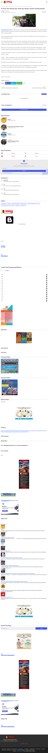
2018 (24, 290)
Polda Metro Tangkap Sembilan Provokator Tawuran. (10, 565)
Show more (44, 94)
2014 (24, 298)
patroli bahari (40, 430)
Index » (2, 254)
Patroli (20, 430)
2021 (24, 284)
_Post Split (43, 748)
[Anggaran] (4, 135)
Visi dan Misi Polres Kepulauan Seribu (15, 126)
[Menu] (1, 2)
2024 (24, 278)
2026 (24, 274)
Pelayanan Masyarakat (32, 203)
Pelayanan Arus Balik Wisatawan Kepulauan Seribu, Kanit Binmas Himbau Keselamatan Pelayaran (18, 573)
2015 (24, 296)
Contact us (9, 748)
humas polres (15, 431)
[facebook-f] (21, 743)
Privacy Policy (14, 748)
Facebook (8, 83)
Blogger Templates (20, 751)
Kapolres (8, 203)
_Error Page (13, 750)
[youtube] (25, 743)
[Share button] (24, 83)
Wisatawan (17, 205)
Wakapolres (11, 431)
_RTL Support (18, 750)
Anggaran (9, 133)
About (5, 748)
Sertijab (23, 431)
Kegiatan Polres (23, 203)
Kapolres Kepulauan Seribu (13, 141)
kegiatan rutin (23, 205)
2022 (24, 282)
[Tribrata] (4, 120)
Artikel (3, 247)
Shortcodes (32, 750)
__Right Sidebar (32, 748)
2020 (24, 286)
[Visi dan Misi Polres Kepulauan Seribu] (4, 127)
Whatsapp (20, 83)
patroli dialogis (6, 431)
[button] (47, 2)
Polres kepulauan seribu (6, 205)
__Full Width (26, 748)
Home (2, 6)
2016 (24, 294)
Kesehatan (4, 256)
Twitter (14, 83)
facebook (13, 153)
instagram (36, 153)
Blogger (23, 750)
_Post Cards (38, 748)
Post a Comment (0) (24, 109)
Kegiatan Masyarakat (15, 203)
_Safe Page (8, 750)
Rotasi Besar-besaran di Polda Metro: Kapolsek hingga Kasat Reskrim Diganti (14, 581)
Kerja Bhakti (6, 6)
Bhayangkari (4, 203)
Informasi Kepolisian (7, 655)
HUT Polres (27, 431)
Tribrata (2, 529)
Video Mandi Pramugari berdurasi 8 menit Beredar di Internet (11, 557)
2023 (24, 280)
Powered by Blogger (21, 224)
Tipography (28, 750)
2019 (24, 288)
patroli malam (27, 430)
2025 (24, 276)
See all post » (3, 245)
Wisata (12, 205)
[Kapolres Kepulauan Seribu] (4, 142)
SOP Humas (3, 589)
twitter (36, 156)
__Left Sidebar (20, 748)
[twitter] (23, 743)
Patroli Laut (20, 431)
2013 (24, 300)
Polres (38, 203)
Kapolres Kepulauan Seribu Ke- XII (7, 597)
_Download (3, 750)
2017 (24, 293)
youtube (13, 156)
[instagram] (27, 743)
